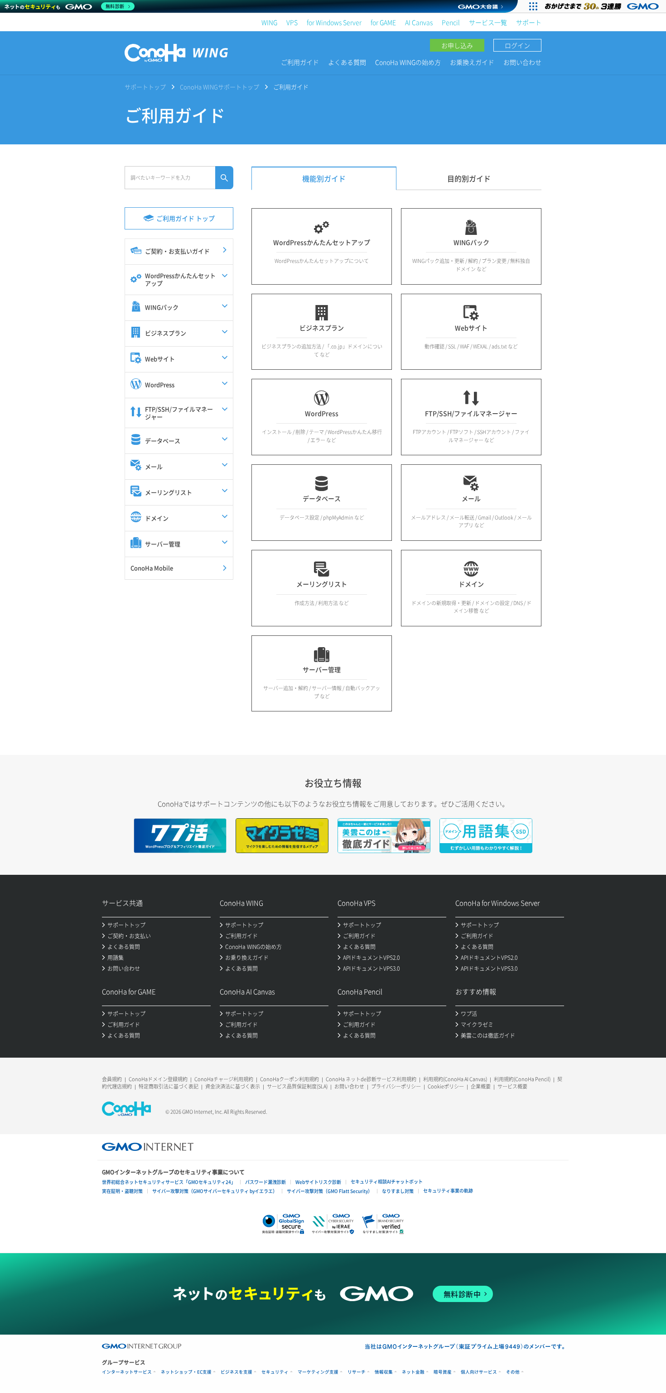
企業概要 (481, 1086)
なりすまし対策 (398, 1191)
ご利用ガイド (300, 62)
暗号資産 (443, 1372)
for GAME (383, 22)
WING (269, 22)
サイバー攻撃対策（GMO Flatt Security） (329, 1191)
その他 (513, 1372)
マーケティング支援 (318, 1372)
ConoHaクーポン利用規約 (289, 1079)
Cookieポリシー (446, 1086)
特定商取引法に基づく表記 (168, 1086)
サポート (528, 22)
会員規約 (112, 1079)
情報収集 (384, 1372)
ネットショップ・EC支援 (186, 1372)
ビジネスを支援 (236, 1372)
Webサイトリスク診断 (318, 1181)
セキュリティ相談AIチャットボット (387, 1181)
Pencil (451, 22)
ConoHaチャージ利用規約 (223, 1079)
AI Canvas (419, 22)
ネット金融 (413, 1372)
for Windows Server (334, 22)
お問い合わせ (522, 62)
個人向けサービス (479, 1372)
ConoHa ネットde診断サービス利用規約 (371, 1079)
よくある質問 (347, 62)
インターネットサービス (127, 1372)
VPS (292, 22)
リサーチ (356, 1372)
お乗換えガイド (472, 62)
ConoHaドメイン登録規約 (158, 1079)
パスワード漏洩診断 (265, 1181)
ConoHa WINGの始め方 (408, 62)
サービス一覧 (488, 22)
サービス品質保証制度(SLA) (297, 1086)
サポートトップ (145, 86)
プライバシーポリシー (396, 1086)
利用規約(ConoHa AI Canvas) (455, 1079)
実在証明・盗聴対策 (122, 1191)
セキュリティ (275, 1372)
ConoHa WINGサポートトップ (219, 86)
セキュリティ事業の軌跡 (448, 1190)
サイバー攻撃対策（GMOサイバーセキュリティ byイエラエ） (214, 1191)
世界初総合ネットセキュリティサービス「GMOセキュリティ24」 (169, 1181)
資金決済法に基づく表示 (232, 1086)
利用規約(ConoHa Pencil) (522, 1079)
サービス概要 (512, 1086)
